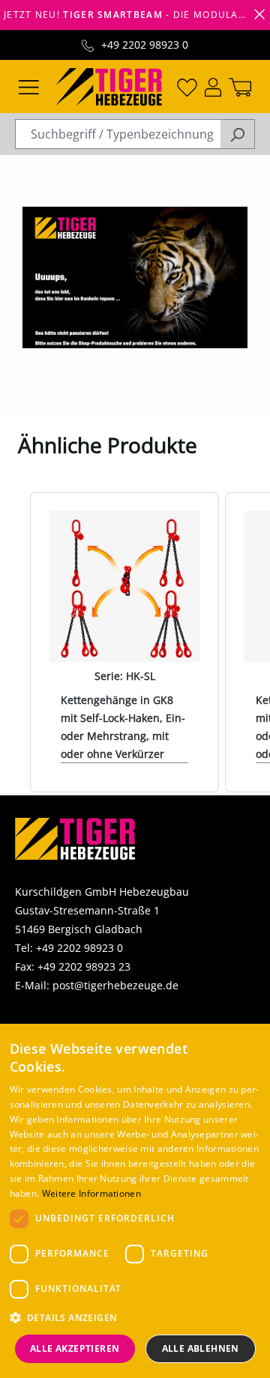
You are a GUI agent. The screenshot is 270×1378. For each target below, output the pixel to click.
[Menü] (29, 86)
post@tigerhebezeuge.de (115, 985)
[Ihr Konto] (213, 86)
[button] (135, 1318)
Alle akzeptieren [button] (74, 1348)
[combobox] (117, 134)
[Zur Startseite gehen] (109, 85)
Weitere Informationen (91, 1193)
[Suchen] (237, 134)
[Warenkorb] (240, 86)
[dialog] (135, 1201)
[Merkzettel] (187, 86)
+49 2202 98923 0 (144, 44)
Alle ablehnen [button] (200, 1348)
